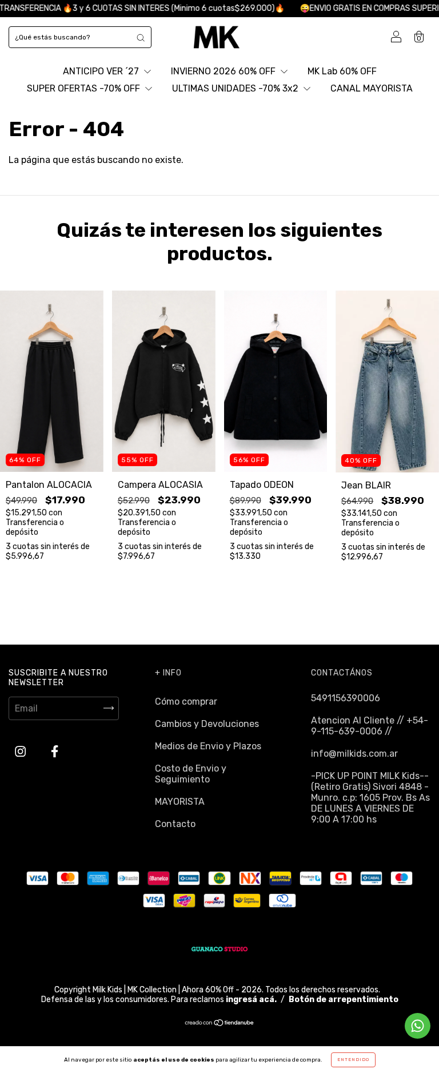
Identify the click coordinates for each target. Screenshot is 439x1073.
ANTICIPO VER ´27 (102, 71)
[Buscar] (140, 37)
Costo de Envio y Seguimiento (190, 774)
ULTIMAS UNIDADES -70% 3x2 (236, 88)
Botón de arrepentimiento (343, 999)
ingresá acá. (251, 999)
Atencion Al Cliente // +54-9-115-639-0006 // (369, 726)
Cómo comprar (186, 701)
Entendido (353, 1059)
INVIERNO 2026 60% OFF (224, 71)
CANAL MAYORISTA (371, 88)
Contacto (175, 823)
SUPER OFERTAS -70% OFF (84, 88)
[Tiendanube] (220, 1023)
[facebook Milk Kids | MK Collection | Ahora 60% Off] (54, 751)
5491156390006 (345, 698)
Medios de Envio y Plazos (208, 746)
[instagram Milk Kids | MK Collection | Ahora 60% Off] (21, 751)
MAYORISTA (180, 801)
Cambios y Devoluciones (207, 723)
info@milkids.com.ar (354, 753)
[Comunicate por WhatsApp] (417, 1026)
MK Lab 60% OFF (342, 71)
